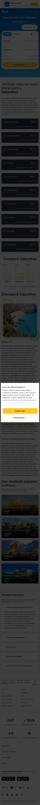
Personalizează (18, 417)
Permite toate (20, 411)
